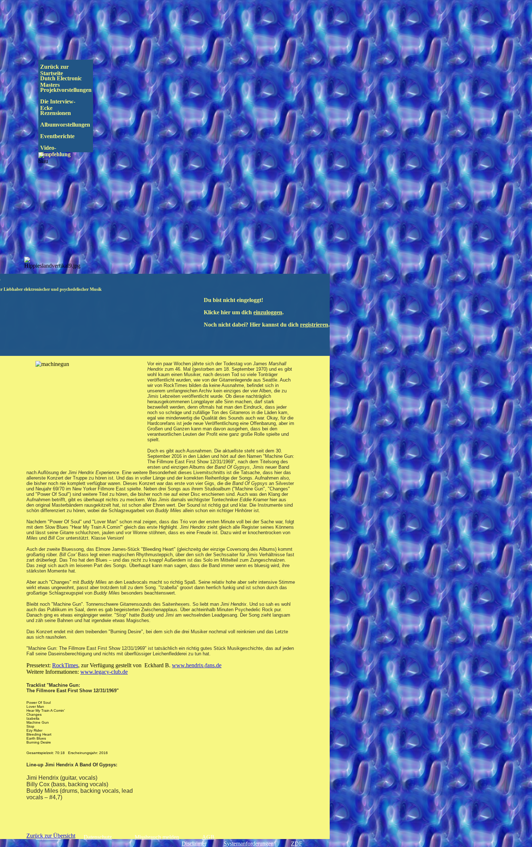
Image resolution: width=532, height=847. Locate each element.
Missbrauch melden (157, 837)
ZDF (296, 843)
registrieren (314, 325)
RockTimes (65, 665)
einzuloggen (267, 312)
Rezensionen (70, 113)
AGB (208, 837)
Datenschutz (98, 837)
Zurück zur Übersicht (50, 836)
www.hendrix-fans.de (196, 665)
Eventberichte (69, 136)
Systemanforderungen (249, 843)
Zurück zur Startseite (55, 70)
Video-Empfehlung (60, 151)
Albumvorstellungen (71, 125)
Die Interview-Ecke (57, 104)
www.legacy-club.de (104, 672)
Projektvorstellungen (71, 90)
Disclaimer (194, 843)
